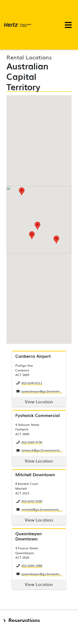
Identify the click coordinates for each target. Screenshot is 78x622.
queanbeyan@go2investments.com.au (49, 391)
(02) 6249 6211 (31, 383)
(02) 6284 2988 (31, 565)
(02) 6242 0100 (31, 501)
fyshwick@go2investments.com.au (46, 450)
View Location (39, 401)
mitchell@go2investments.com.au (46, 509)
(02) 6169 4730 (31, 442)
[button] (37, 225)
